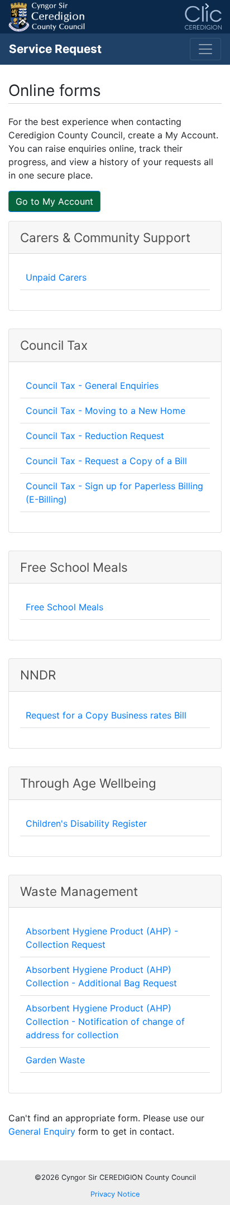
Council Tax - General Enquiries (92, 385)
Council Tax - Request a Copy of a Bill (106, 460)
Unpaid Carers (56, 277)
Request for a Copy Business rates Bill (106, 715)
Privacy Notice (115, 1194)
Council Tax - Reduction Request (95, 435)
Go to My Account (54, 201)
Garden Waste (55, 1060)
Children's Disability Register (86, 823)
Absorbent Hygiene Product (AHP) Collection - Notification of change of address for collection (105, 1021)
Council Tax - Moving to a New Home (105, 410)
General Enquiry (41, 1131)
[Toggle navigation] (205, 49)
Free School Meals (64, 607)
